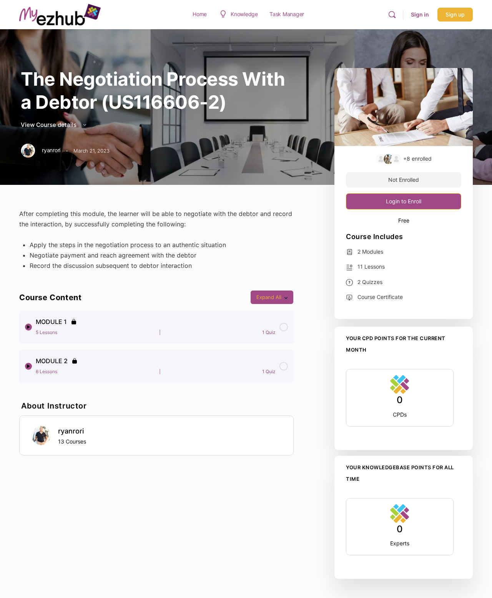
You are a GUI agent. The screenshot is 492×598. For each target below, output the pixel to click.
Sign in (420, 14)
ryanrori (71, 431)
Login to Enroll (403, 201)
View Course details (49, 124)
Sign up (455, 14)
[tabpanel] (156, 240)
